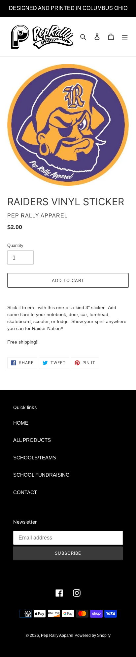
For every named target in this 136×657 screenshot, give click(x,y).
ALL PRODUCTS (32, 440)
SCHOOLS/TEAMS (34, 457)
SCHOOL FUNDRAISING (41, 475)
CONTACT (25, 492)
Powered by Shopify (93, 635)
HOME (20, 423)
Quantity (15, 245)
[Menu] (125, 36)
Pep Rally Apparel (57, 635)
